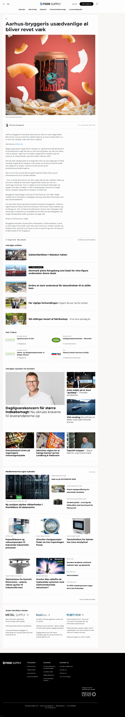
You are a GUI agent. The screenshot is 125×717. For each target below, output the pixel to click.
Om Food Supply (65, 676)
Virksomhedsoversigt (58, 9)
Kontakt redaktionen (66, 666)
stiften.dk (19, 144)
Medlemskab (31, 670)
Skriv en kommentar (87, 240)
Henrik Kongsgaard (17, 125)
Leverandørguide (75, 9)
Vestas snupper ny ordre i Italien (78, 637)
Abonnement (31, 666)
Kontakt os (63, 670)
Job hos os (63, 673)
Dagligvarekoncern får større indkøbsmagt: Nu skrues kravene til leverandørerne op (49, 635)
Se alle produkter (32, 676)
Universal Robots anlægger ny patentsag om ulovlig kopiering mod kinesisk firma (19, 633)
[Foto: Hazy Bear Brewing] (50, 75)
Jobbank (43, 9)
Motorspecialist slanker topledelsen (19, 626)
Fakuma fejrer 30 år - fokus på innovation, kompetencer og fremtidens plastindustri (77, 621)
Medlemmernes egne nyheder (20, 471)
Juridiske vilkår (48, 672)
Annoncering (31, 673)
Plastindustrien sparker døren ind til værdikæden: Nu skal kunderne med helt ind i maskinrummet (80, 630)
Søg (8, 4)
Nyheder (22, 9)
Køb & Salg (33, 9)
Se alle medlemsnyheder (87, 599)
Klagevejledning (48, 675)
